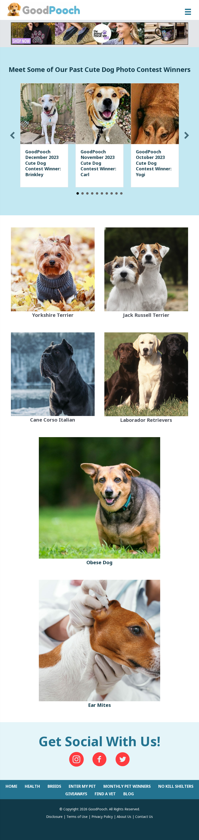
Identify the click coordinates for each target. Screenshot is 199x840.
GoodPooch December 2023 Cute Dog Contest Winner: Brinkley (43, 163)
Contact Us (144, 816)
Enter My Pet (82, 786)
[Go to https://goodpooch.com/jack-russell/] (146, 273)
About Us (124, 816)
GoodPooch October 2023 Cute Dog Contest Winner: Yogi (154, 163)
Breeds (54, 786)
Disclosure (54, 816)
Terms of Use (77, 816)
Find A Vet (105, 794)
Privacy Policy (102, 816)
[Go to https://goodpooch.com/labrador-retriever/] (146, 378)
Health (32, 786)
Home (11, 786)
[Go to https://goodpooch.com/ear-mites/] (99, 645)
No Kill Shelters (175, 786)
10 (121, 193)
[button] (12, 135)
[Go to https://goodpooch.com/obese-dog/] (99, 502)
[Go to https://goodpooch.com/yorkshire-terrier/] (53, 273)
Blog (128, 794)
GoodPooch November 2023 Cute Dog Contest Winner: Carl (98, 163)
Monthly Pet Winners (127, 786)
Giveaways (76, 794)
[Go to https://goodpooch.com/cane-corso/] (53, 378)
